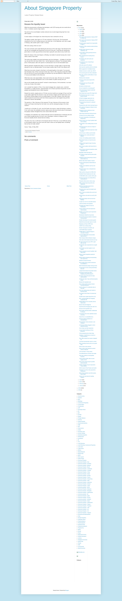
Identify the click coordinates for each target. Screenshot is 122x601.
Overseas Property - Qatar (84, 495)
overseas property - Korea (84, 487)
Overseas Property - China (84, 472)
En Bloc (79, 414)
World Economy (81, 548)
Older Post (69, 186)
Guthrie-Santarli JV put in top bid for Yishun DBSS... (87, 365)
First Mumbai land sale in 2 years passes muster (86, 95)
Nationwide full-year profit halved (86, 100)
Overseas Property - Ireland (84, 484)
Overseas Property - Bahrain (84, 465)
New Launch (81, 457)
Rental (79, 531)
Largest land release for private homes (88, 270)
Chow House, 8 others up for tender (87, 133)
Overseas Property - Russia (84, 497)
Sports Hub (80, 541)
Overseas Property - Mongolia (84, 490)
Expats (79, 416)
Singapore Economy (82, 539)
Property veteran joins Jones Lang (87, 181)
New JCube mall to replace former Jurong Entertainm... (87, 284)
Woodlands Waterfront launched (86, 215)
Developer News (82, 409)
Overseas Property (82, 460)
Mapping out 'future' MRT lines (86, 224)
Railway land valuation (84, 77)
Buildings (80, 401)
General (30, 131)
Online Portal (81, 458)
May (80, 35)
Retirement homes (82, 534)
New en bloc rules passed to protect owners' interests (87, 349)
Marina (79, 450)
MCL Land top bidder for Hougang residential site (87, 299)
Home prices (81, 428)
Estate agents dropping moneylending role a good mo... (87, 258)
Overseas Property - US (83, 511)
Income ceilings (81, 433)
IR (78, 440)
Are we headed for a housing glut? (87, 88)
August (81, 29)
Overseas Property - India (83, 480)
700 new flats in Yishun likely (85, 351)
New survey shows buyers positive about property (87, 362)
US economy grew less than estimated (88, 72)
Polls (79, 516)
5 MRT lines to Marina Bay (85, 225)
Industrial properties (82, 435)
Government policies (82, 423)
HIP (79, 426)
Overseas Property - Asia (83, 462)
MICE (79, 455)
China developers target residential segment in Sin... (87, 90)
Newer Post (27, 186)
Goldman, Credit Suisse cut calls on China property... (87, 336)
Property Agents (81, 522)
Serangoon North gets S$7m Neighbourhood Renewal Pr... (86, 273)
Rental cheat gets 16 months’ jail (86, 227)
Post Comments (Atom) (36, 188)
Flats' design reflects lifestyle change (87, 238)
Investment (80, 438)
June (80, 33)
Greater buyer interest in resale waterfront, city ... (86, 50)
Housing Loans (81, 431)
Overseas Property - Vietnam (84, 512)
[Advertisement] (48, 180)
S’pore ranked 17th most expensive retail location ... (87, 209)
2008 (79, 390)
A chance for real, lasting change (86, 115)
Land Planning (81, 443)
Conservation (81, 404)
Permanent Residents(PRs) (84, 514)
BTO (79, 399)
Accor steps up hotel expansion (86, 328)
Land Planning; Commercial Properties (87, 445)
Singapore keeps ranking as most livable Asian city (86, 111)
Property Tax (81, 527)
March (80, 381)
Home (48, 186)
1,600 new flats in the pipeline (86, 203)
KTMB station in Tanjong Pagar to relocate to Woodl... (86, 232)
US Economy (81, 546)
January (81, 385)
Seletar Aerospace (82, 536)
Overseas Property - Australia (84, 463)
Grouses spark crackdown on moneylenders (85, 319)
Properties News (81, 519)
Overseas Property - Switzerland (85, 502)
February (81, 383)
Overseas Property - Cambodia (85, 468)
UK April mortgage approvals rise (86, 98)
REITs (79, 529)
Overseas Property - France (84, 477)
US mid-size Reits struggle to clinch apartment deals (87, 325)
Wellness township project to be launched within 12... (86, 186)
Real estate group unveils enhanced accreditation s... (87, 263)
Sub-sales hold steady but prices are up (88, 239)
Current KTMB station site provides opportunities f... (87, 235)
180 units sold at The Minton (85, 65)
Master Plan (80, 453)
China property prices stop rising (86, 333)
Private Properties (82, 517)
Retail (79, 533)
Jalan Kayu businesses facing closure (87, 113)
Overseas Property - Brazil (84, 467)
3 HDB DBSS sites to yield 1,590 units (87, 175)
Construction (81, 406)
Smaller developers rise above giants (87, 220)
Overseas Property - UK (83, 509)
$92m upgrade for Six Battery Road (87, 69)
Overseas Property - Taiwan (84, 504)
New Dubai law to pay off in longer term (88, 93)
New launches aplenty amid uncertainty (88, 67)
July (80, 31)
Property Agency (81, 521)
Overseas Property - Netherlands (85, 492)
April (80, 379)
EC (78, 411)
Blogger (67, 590)
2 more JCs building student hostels (87, 138)
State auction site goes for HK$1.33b (87, 172)
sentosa (80, 538)
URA (79, 544)
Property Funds (81, 524)
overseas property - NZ (83, 494)
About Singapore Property (52, 8)
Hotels (79, 430)
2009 (79, 388)
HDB (79, 424)
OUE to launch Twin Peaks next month (87, 368)
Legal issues (81, 448)
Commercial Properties (83, 402)
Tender (79, 543)
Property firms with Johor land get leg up (88, 105)
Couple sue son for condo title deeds (87, 201)
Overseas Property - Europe (84, 475)
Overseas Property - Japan (84, 485)
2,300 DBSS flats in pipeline (85, 229)
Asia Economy (81, 396)
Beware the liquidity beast (85, 282)
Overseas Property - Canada (84, 470)
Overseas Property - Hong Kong (85, 478)
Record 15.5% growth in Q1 (85, 308)
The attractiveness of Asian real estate (87, 353)
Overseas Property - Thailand (84, 506)
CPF (79, 408)
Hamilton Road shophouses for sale (87, 174)
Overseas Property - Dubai (84, 473)
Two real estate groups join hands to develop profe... (87, 291)
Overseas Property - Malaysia (84, 489)
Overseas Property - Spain (84, 500)
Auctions (80, 397)
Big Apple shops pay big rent (85, 152)
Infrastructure (81, 436)
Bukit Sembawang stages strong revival (88, 265)
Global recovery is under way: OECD (87, 71)
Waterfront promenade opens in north (87, 222)
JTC (79, 441)
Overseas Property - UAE (83, 507)
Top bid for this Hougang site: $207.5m (88, 306)
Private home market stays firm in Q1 (87, 296)
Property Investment (82, 526)
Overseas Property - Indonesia (85, 482)
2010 (79, 27)
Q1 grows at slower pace (84, 86)
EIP (79, 413)
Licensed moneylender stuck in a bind (87, 341)
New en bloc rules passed (85, 346)
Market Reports (81, 451)
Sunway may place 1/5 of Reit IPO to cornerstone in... (87, 178)
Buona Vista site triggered (85, 304)
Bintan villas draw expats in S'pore (87, 160)
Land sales (80, 446)
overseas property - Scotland (84, 499)
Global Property (81, 421)
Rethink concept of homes (85, 260)
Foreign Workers (81, 418)
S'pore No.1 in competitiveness (86, 316)
